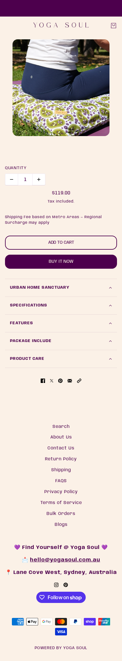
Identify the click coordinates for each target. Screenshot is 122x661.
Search (61, 426)
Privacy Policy (61, 492)
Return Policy (61, 459)
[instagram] (56, 585)
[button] (79, 380)
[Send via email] (69, 380)
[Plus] (38, 179)
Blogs (61, 524)
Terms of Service (61, 503)
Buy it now (61, 261)
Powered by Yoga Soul (61, 648)
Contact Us (61, 448)
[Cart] (113, 25)
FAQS (61, 481)
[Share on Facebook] (43, 380)
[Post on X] (52, 380)
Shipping (61, 470)
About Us (61, 437)
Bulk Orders (61, 514)
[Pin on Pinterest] (60, 380)
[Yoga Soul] (61, 25)
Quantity (16, 168)
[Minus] (11, 179)
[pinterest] (65, 585)
